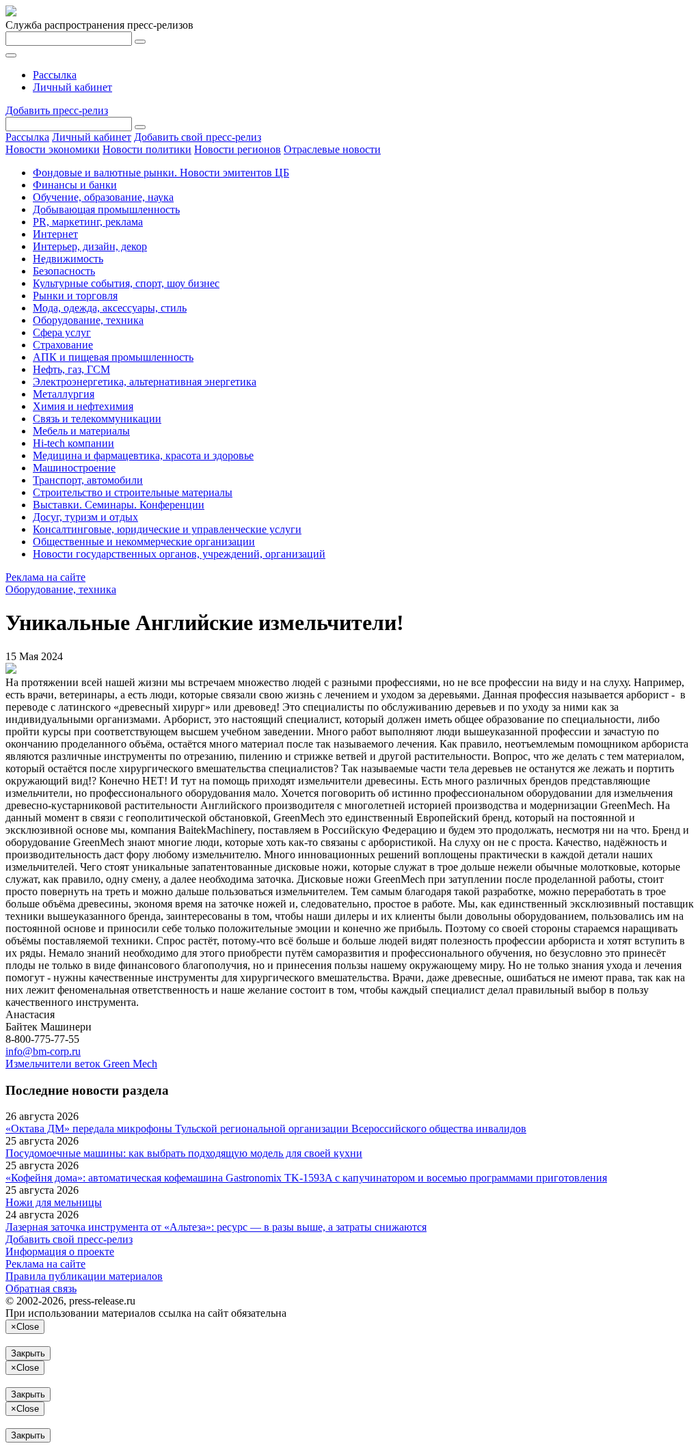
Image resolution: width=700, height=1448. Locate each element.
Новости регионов (237, 149)
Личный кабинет (72, 87)
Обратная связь (41, 1288)
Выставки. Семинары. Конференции (118, 504)
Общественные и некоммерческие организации (144, 541)
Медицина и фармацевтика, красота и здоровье (143, 455)
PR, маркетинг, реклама (88, 222)
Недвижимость (68, 258)
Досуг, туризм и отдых (85, 517)
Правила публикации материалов (84, 1276)
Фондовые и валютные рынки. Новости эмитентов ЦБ (161, 172)
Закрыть (28, 1353)
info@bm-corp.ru (43, 1051)
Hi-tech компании (73, 443)
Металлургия (63, 394)
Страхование (63, 345)
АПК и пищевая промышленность (113, 357)
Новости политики (147, 149)
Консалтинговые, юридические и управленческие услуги (167, 529)
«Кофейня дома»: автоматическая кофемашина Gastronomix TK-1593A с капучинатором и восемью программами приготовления (306, 1178)
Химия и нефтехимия (83, 406)
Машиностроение (74, 468)
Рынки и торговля (75, 295)
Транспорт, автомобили (88, 480)
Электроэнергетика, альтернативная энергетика (144, 381)
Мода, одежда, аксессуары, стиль (110, 308)
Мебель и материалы (81, 431)
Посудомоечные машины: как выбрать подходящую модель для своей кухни (183, 1153)
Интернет (55, 234)
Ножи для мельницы (53, 1202)
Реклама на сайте (45, 577)
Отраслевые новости (332, 149)
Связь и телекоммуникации (97, 418)
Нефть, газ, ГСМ (71, 369)
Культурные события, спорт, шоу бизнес (126, 283)
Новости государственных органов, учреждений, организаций (179, 554)
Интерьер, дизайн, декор (90, 246)
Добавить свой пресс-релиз (197, 137)
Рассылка (55, 75)
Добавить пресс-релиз (56, 110)
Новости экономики (52, 149)
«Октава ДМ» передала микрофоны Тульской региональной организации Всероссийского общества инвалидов (265, 1128)
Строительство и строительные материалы (132, 492)
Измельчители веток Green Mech (81, 1063)
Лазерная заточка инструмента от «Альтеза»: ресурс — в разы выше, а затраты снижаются (216, 1227)
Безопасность (64, 271)
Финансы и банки (75, 185)
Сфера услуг (62, 332)
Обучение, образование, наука (103, 197)
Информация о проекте (59, 1251)
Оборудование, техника (88, 320)
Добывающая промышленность (106, 209)
